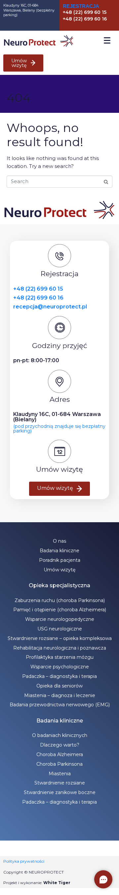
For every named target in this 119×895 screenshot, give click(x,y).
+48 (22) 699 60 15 (38, 289)
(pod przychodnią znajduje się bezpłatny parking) (59, 428)
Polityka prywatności (23, 861)
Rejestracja (81, 6)
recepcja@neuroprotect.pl (50, 307)
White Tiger (56, 882)
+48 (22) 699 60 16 (38, 298)
